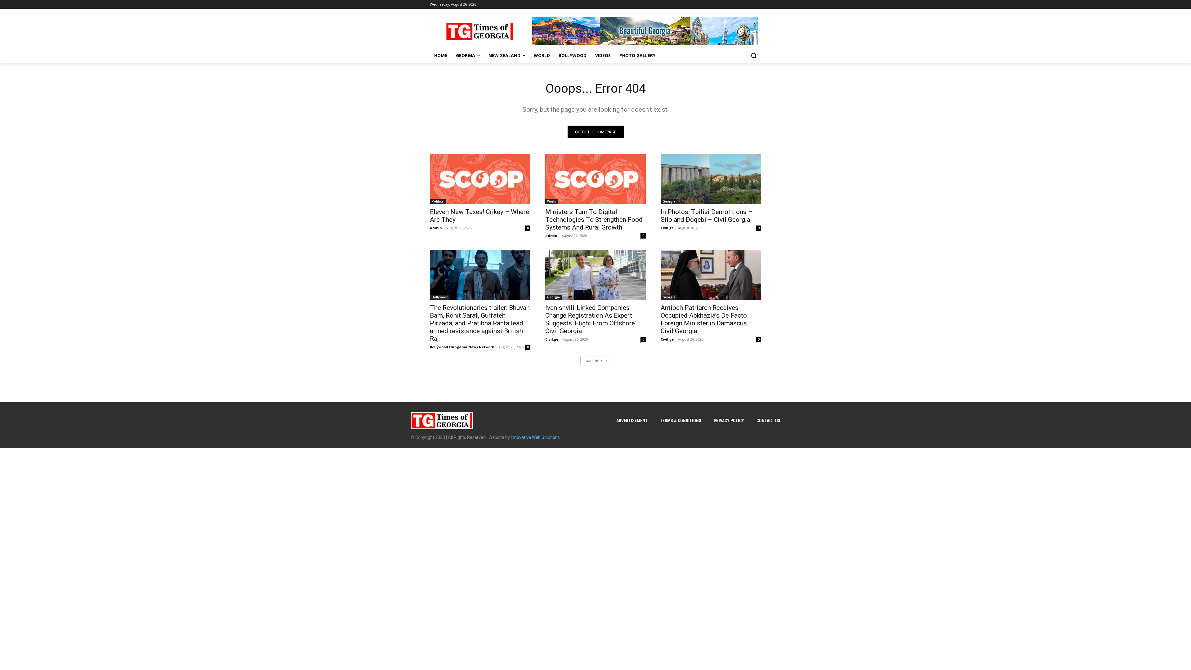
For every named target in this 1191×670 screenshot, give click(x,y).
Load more (593, 360)
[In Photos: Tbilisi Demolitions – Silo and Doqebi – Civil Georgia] (711, 179)
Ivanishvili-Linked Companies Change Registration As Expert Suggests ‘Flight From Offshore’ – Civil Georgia (593, 319)
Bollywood (440, 297)
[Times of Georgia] (479, 31)
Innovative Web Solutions (535, 437)
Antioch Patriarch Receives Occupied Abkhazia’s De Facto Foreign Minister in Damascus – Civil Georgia (707, 319)
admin (436, 228)
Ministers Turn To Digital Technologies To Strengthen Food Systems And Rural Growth (594, 219)
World (551, 201)
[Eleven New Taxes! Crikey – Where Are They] (480, 179)
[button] (753, 55)
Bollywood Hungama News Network (462, 347)
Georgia (668, 201)
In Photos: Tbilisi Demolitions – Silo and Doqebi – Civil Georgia (706, 215)
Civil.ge (667, 228)
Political (438, 201)
